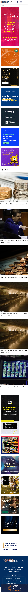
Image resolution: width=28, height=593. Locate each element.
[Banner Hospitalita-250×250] (10, 77)
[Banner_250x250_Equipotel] (10, 465)
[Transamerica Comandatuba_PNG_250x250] (10, 505)
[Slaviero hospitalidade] (10, 117)
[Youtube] (12, 575)
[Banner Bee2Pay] (10, 157)
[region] (14, 583)
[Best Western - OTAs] (10, 97)
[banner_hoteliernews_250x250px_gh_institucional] (10, 485)
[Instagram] (8, 575)
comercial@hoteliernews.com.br (14, 569)
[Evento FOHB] (10, 57)
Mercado (2, 201)
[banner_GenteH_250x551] (10, 26)
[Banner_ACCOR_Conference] (10, 545)
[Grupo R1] (10, 414)
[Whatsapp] (19, 575)
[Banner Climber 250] (10, 137)
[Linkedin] (15, 575)
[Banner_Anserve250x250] (10, 445)
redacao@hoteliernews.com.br (14, 567)
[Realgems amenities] (10, 525)
